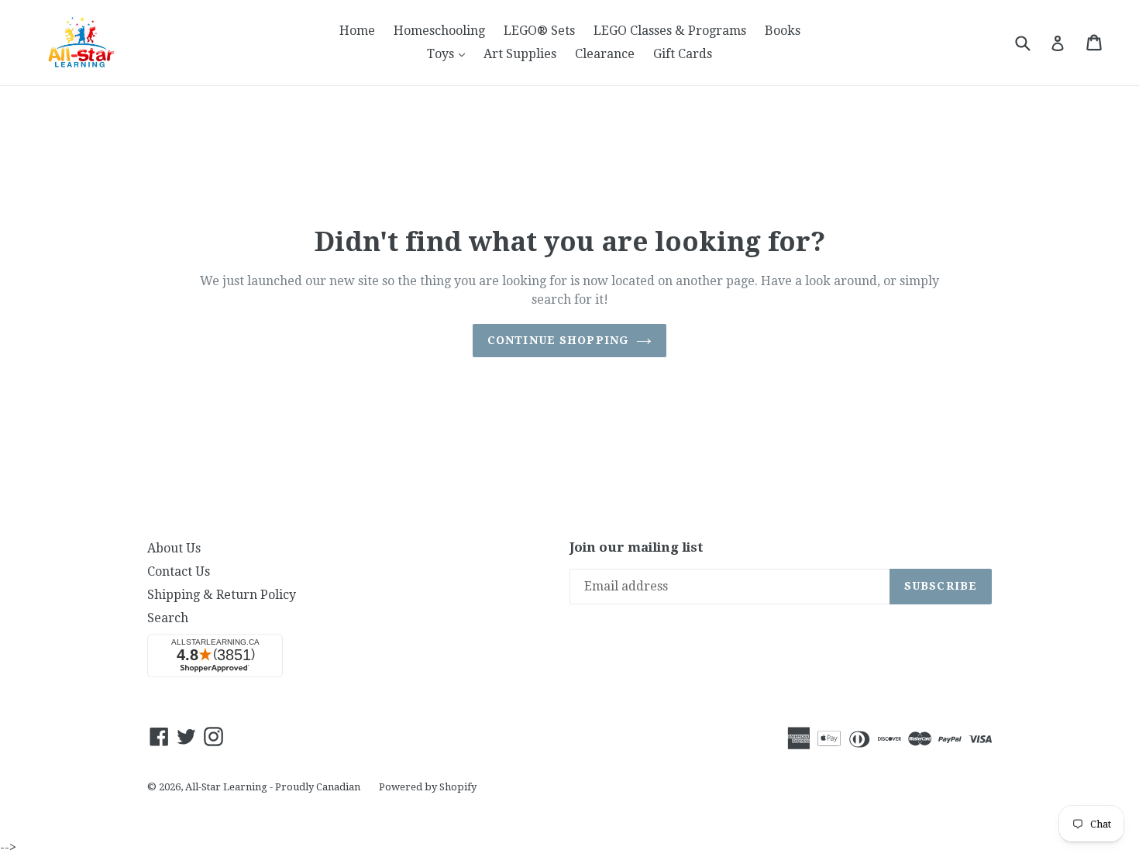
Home (357, 30)
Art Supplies (519, 53)
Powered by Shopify (428, 787)
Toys (450, 53)
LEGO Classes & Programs (670, 30)
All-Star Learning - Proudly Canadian (272, 787)
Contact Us (178, 571)
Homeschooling (439, 30)
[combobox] (1032, 42)
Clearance (605, 53)
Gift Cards (682, 53)
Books (782, 30)
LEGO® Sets (539, 30)
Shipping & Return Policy (221, 594)
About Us (174, 548)
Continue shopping (557, 340)
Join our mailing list (637, 547)
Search (167, 618)
